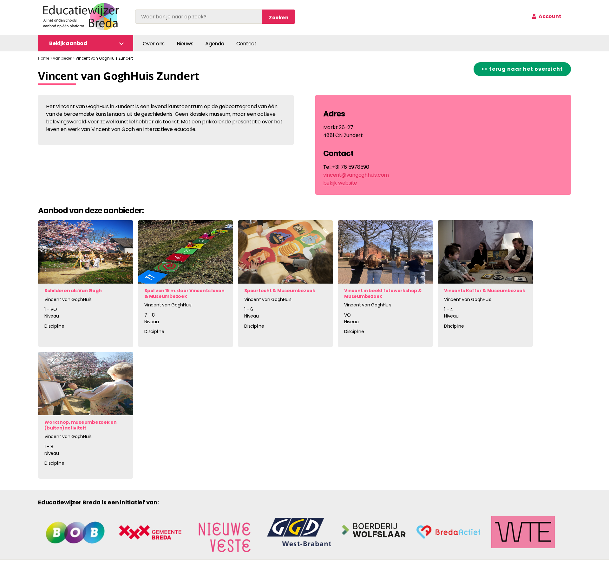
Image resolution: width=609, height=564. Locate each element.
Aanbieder (62, 58)
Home (43, 58)
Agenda (214, 43)
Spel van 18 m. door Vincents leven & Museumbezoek (184, 293)
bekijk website (340, 183)
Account (549, 16)
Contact (246, 43)
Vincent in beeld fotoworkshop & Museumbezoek (383, 293)
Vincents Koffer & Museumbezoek (484, 290)
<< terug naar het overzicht (522, 69)
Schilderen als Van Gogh (73, 290)
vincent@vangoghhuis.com (356, 175)
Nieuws (185, 43)
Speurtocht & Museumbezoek (279, 290)
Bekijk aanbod (68, 43)
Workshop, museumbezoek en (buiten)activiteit (80, 425)
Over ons (154, 43)
